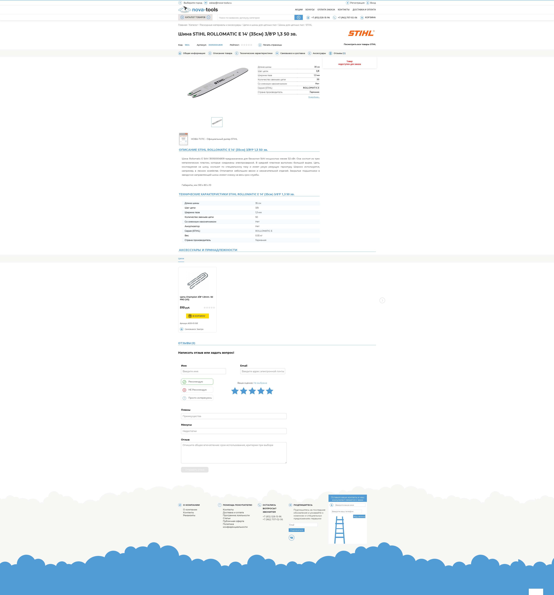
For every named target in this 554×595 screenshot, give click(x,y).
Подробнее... (314, 97)
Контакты (188, 512)
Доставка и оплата (233, 512)
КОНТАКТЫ (344, 9)
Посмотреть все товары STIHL (360, 44)
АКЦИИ (299, 9)
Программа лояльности (236, 515)
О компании (190, 509)
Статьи (226, 518)
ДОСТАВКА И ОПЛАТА (364, 9)
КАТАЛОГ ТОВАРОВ (195, 17)
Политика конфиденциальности (235, 525)
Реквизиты (189, 515)
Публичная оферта (233, 521)
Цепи (181, 258)
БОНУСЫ (310, 9)
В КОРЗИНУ (199, 316)
